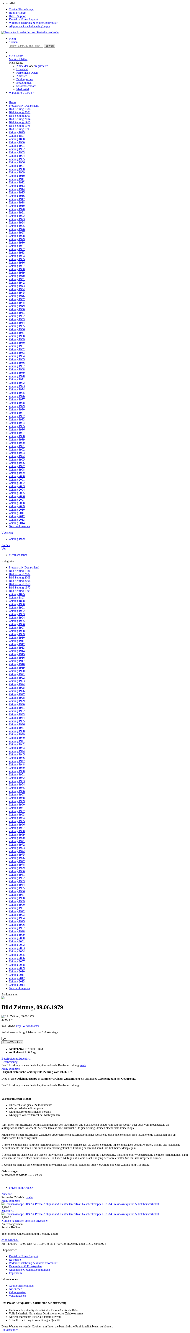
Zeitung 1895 (17, 594)
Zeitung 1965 (17, 821)
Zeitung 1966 (17, 824)
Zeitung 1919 (17, 667)
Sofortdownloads (26, 86)
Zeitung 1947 (17, 761)
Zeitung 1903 (17, 614)
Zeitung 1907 (17, 627)
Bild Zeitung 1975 (19, 587)
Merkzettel (22, 89)
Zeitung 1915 (17, 654)
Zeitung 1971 (17, 841)
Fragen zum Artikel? (21, 1187)
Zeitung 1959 (17, 801)
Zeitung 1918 (17, 664)
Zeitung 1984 (17, 884)
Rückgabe (15, 1259)
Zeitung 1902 (17, 610)
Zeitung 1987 (17, 894)
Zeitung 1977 (17, 861)
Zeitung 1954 (17, 784)
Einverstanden (9, 1329)
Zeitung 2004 (17, 951)
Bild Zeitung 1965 (19, 584)
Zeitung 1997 (17, 928)
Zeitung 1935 (17, 721)
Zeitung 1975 (17, 854)
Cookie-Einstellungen (21, 9)
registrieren (41, 66)
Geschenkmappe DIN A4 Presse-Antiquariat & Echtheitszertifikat (120, 1204)
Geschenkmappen (19, 988)
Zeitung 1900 (17, 604)
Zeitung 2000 (17, 938)
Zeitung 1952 (17, 777)
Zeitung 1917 (17, 661)
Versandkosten (17, 1295)
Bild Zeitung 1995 (19, 590)
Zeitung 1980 (17, 871)
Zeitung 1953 (17, 781)
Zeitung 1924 (17, 684)
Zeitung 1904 (17, 617)
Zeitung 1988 (17, 898)
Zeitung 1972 (17, 844)
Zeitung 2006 (17, 958)
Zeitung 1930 (17, 704)
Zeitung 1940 (17, 737)
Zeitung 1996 (17, 924)
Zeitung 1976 (17, 857)
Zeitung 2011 (16, 974)
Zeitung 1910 (17, 637)
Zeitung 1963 (17, 814)
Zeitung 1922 (17, 677)
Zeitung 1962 (17, 811)
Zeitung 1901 (17, 607)
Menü (12, 38)
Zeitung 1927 (17, 694)
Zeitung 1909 (17, 634)
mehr (83, 1065)
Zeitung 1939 (17, 734)
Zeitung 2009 (17, 968)
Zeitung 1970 (17, 837)
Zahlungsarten (24, 79)
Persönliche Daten (27, 72)
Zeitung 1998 (17, 931)
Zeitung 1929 (17, 701)
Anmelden (22, 66)
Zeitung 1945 (17, 754)
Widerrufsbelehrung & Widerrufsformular (33, 22)
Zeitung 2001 (17, 941)
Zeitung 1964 (17, 817)
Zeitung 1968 (17, 831)
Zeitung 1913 (17, 647)
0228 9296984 (10, 1240)
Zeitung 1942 (17, 744)
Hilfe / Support (17, 16)
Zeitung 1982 (17, 878)
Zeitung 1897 (17, 597)
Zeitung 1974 (17, 851)
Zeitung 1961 (17, 807)
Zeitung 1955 (17, 787)
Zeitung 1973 (17, 847)
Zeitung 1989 (17, 901)
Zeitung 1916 (17, 657)
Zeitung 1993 (17, 914)
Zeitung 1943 (17, 747)
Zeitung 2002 (17, 944)
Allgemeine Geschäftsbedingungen (29, 26)
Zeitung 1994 (17, 918)
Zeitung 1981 (17, 874)
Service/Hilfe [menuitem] (29, 14)
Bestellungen (24, 82)
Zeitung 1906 (17, 624)
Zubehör (24, 1058)
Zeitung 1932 (17, 711)
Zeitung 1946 (17, 757)
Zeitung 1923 (17, 681)
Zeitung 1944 (17, 751)
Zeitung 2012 (17, 978)
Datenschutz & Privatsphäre (25, 1266)
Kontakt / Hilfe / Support (23, 19)
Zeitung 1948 (17, 764)
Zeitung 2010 (17, 971)
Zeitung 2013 (17, 981)
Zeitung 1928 (17, 697)
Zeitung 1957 (17, 794)
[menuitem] (99, 9)
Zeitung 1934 (17, 717)
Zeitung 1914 (17, 650)
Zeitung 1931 (17, 707)
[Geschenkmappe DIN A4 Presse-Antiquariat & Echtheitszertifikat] (41, 1204)
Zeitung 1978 (17, 864)
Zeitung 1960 (17, 804)
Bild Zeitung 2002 (19, 574)
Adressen (21, 76)
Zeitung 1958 (17, 797)
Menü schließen (18, 59)
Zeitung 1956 (17, 791)
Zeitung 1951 (17, 774)
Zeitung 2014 (17, 984)
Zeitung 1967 (17, 827)
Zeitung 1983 (17, 881)
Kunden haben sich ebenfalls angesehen (24, 1220)
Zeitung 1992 (17, 911)
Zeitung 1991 (17, 908)
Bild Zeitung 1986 (19, 570)
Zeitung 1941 (17, 741)
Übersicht (22, 69)
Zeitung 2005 (17, 954)
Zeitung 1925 (17, 687)
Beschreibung (9, 1058)
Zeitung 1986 (17, 891)
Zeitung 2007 (17, 961)
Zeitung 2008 (17, 964)
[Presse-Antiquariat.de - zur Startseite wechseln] (30, 32)
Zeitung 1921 (17, 674)
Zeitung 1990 (17, 904)
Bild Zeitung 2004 (19, 580)
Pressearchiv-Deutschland (24, 567)
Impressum (15, 1273)
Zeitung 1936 (17, 724)
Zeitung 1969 (17, 834)
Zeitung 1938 (17, 731)
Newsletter (15, 1289)
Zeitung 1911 (16, 640)
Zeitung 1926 (17, 691)
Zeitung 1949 (17, 767)
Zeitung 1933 (17, 714)
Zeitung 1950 (17, 771)
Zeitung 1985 (17, 888)
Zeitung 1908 (17, 630)
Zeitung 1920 (17, 671)
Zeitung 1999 (17, 934)
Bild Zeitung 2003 (19, 577)
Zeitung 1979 (17, 868)
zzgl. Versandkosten (28, 1026)
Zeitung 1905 (17, 620)
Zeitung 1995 (17, 921)
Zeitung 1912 (17, 644)
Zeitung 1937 (17, 727)
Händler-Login (17, 12)
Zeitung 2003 (17, 948)
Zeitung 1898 (17, 600)
